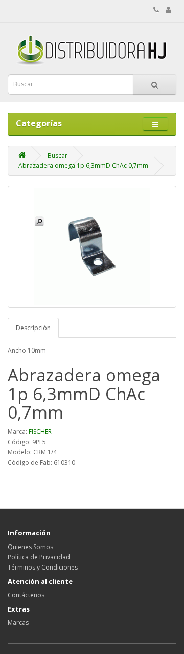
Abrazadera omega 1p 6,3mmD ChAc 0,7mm (83, 165)
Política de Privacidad (39, 557)
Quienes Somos (30, 546)
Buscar (57, 155)
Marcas (18, 622)
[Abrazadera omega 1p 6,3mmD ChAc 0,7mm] (92, 247)
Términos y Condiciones (43, 567)
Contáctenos (26, 595)
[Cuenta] (168, 10)
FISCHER (40, 431)
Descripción (33, 327)
